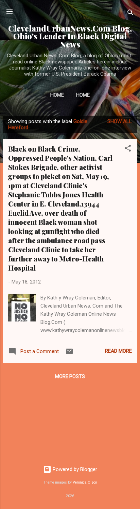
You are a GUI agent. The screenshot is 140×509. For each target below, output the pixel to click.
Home (57, 95)
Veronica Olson (85, 482)
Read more (118, 351)
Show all (119, 121)
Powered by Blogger (74, 469)
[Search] (130, 13)
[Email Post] (69, 354)
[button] (128, 149)
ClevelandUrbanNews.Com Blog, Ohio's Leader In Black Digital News (70, 36)
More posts (70, 376)
